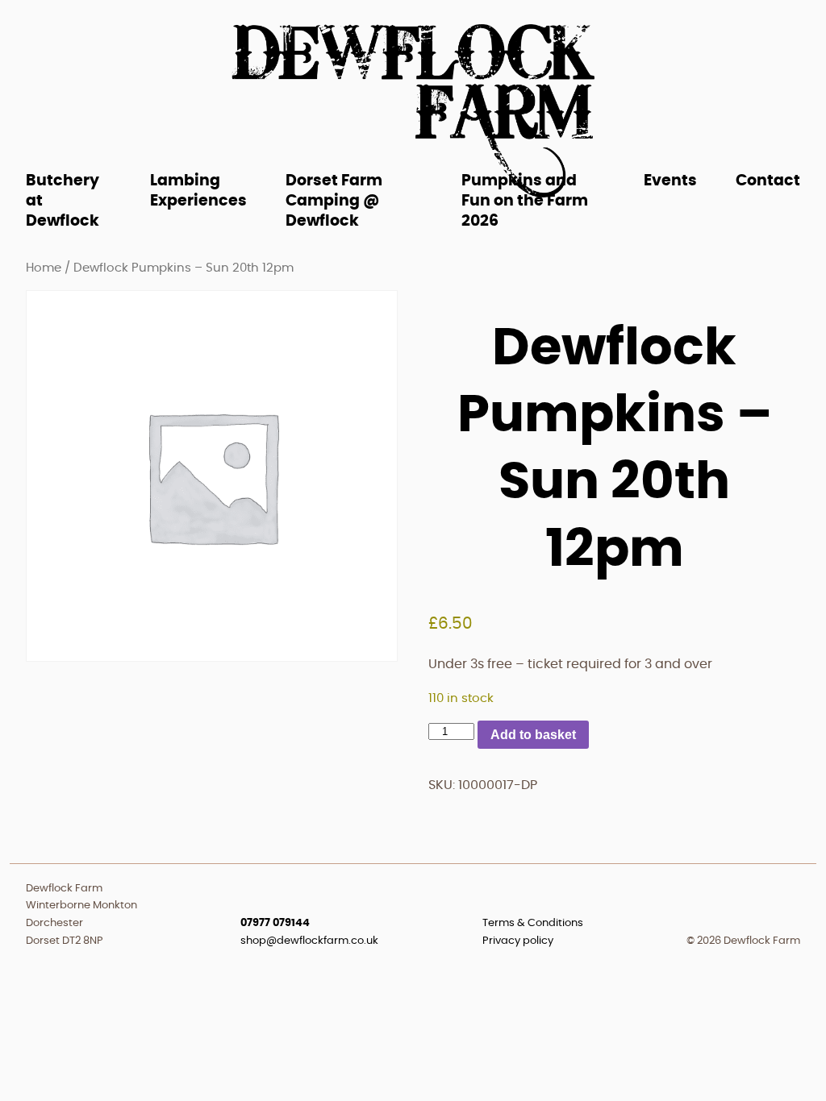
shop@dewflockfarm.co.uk (309, 941)
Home (43, 268)
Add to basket (533, 735)
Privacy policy (517, 941)
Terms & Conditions (532, 923)
